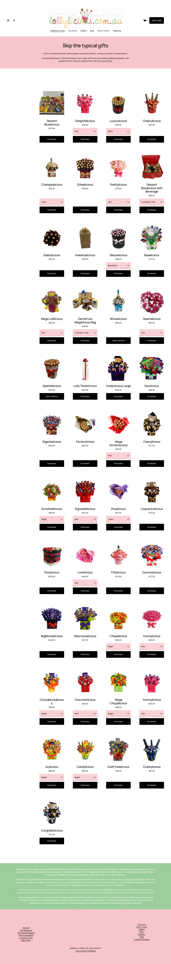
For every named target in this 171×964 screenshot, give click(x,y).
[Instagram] (8, 20)
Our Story (72, 30)
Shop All (26, 928)
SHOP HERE (156, 20)
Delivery (141, 934)
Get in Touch (103, 30)
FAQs (142, 937)
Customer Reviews (142, 939)
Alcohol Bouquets (26, 935)
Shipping (117, 30)
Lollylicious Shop (57, 30)
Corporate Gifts (26, 938)
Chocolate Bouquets (26, 933)
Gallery (83, 30)
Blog (92, 30)
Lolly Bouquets (26, 930)
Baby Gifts (26, 940)
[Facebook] (14, 20)
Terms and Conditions (85, 951)
